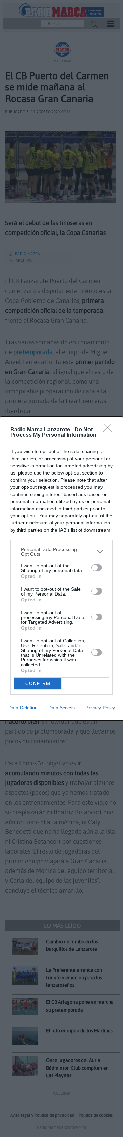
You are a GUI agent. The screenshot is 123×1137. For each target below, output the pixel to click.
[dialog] (61, 569)
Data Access (61, 707)
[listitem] (61, 551)
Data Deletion (23, 707)
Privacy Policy (100, 707)
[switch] (96, 567)
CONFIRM (38, 683)
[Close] (109, 430)
